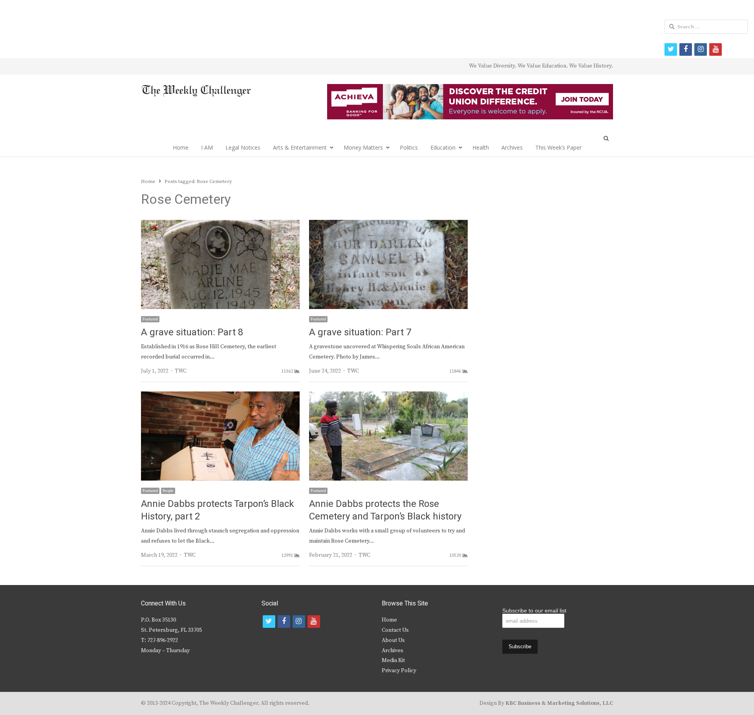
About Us (393, 640)
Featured (150, 319)
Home (180, 147)
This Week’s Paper (558, 147)
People (168, 490)
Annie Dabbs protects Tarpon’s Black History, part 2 (217, 510)
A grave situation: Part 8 (192, 332)
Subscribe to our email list (534, 610)
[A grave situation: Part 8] (220, 224)
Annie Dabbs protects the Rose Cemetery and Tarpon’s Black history (385, 510)
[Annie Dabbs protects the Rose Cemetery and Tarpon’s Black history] (388, 396)
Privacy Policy (399, 670)
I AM (207, 147)
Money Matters (363, 147)
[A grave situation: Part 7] (388, 224)
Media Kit (393, 660)
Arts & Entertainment (300, 147)
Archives (512, 147)
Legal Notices (242, 147)
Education (443, 147)
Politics (409, 147)
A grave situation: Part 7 (360, 332)
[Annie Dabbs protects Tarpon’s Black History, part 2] (220, 396)
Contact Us (395, 630)
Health (480, 147)
